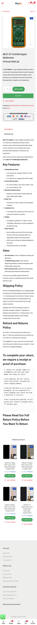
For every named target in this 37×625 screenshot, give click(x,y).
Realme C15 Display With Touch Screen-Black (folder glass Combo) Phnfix (27, 509)
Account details (7, 556)
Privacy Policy (7, 574)
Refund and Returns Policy (10, 581)
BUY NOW (18, 96)
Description (8, 129)
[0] (29, 3)
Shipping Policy (13, 285)
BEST (8, 108)
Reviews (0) (8, 134)
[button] (8, 101)
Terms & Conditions (8, 598)
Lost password (7, 560)
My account (6, 553)
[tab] (18, 129)
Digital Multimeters (15, 105)
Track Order (6, 570)
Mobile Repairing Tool (27, 105)
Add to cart (18, 89)
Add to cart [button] (11, 476)
